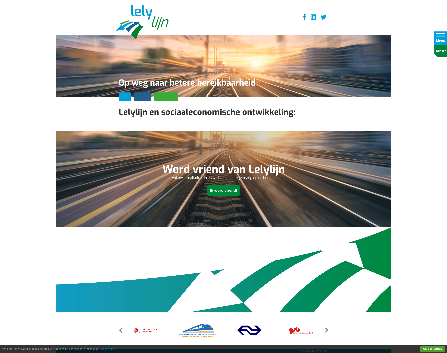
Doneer (441, 51)
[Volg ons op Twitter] (323, 17)
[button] (326, 330)
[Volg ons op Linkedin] (313, 17)
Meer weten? (109, 348)
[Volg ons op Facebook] (304, 17)
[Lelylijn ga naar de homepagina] (142, 22)
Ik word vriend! (223, 190)
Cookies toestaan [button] (432, 349)
